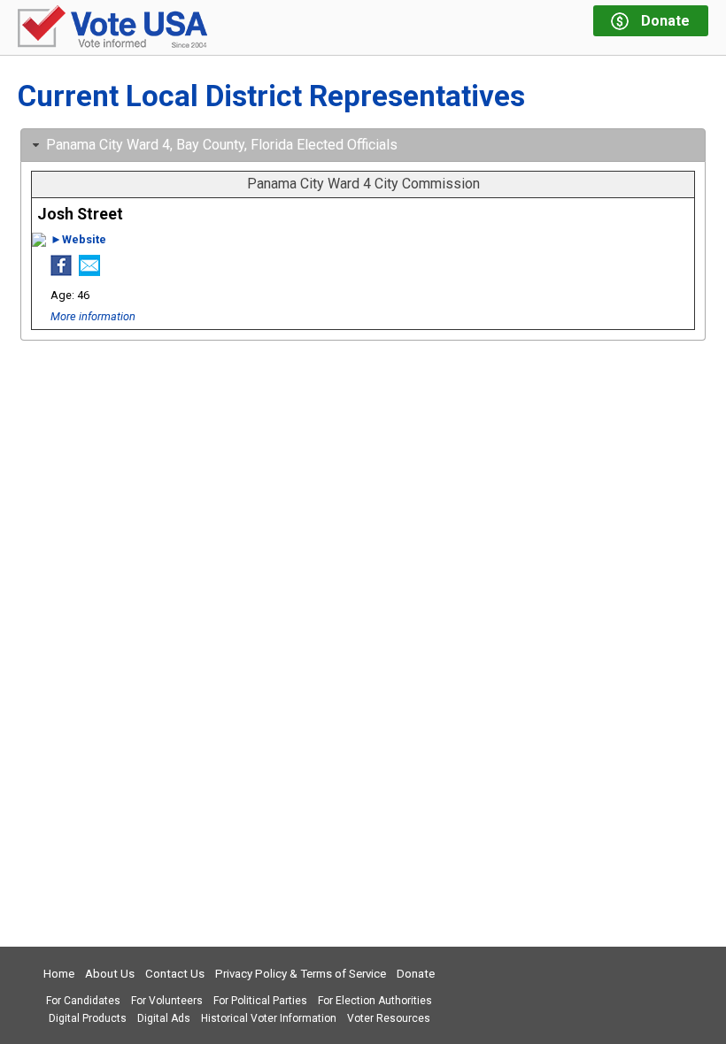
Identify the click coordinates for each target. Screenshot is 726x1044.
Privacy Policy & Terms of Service (300, 973)
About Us (110, 973)
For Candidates (83, 1000)
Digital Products (88, 1018)
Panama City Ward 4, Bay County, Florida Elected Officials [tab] (222, 144)
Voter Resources (388, 1018)
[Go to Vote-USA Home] (112, 27)
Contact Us (175, 973)
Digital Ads (163, 1018)
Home (58, 973)
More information (92, 316)
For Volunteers (167, 1000)
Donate (416, 973)
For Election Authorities (375, 1000)
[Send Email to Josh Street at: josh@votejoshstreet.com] (89, 271)
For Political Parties (260, 1000)
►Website (78, 239)
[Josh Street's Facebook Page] (61, 271)
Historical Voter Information (268, 1018)
